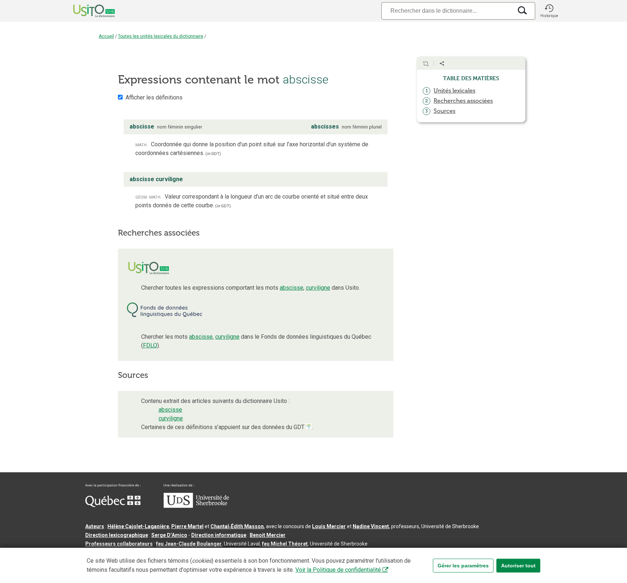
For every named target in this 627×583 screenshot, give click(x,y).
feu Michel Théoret (285, 544)
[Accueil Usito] (86, 11)
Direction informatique (218, 535)
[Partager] (442, 63)
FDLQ (150, 345)
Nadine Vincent (371, 526)
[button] (549, 11)
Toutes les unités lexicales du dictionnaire (160, 36)
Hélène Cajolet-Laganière (138, 526)
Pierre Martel (187, 526)
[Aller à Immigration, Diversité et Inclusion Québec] (112, 505)
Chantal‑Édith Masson (237, 526)
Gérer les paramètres (463, 565)
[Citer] (426, 63)
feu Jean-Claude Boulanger (189, 544)
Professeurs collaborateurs (119, 544)
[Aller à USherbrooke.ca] (196, 506)
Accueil (106, 36)
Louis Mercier (329, 526)
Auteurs (94, 526)
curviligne (318, 287)
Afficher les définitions (154, 97)
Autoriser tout (518, 565)
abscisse (291, 287)
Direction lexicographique (116, 535)
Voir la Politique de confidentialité (338, 569)
